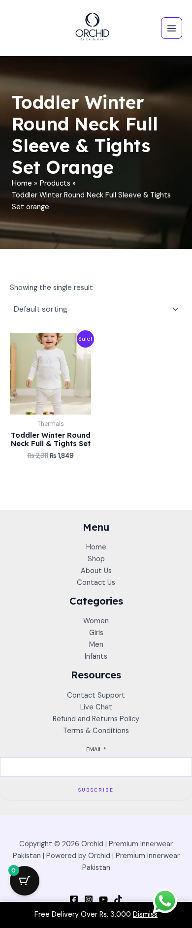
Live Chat (96, 707)
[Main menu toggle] (171, 27)
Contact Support (96, 695)
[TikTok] (118, 899)
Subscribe (96, 790)
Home (96, 547)
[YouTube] (103, 899)
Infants (96, 656)
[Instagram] (88, 899)
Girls (96, 633)
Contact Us (96, 582)
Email (96, 749)
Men (96, 644)
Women (96, 621)
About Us (96, 571)
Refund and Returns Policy (96, 719)
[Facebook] (73, 899)
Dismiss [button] (145, 914)
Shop (96, 559)
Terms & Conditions (96, 731)
